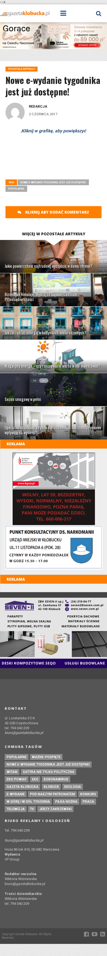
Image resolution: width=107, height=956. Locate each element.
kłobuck (51, 787)
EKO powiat (17, 779)
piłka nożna (66, 802)
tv (32, 809)
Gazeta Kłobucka (22, 787)
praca (88, 802)
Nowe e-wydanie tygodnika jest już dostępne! (53, 182)
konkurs (88, 794)
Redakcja (38, 106)
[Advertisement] (56, 170)
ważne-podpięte (46, 757)
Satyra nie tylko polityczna (48, 772)
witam (12, 772)
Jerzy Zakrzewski (55, 809)
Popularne (16, 188)
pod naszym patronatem (52, 794)
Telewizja (16, 809)
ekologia (72, 787)
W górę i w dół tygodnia (28, 802)
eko (35, 779)
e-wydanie (16, 794)
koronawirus (56, 779)
